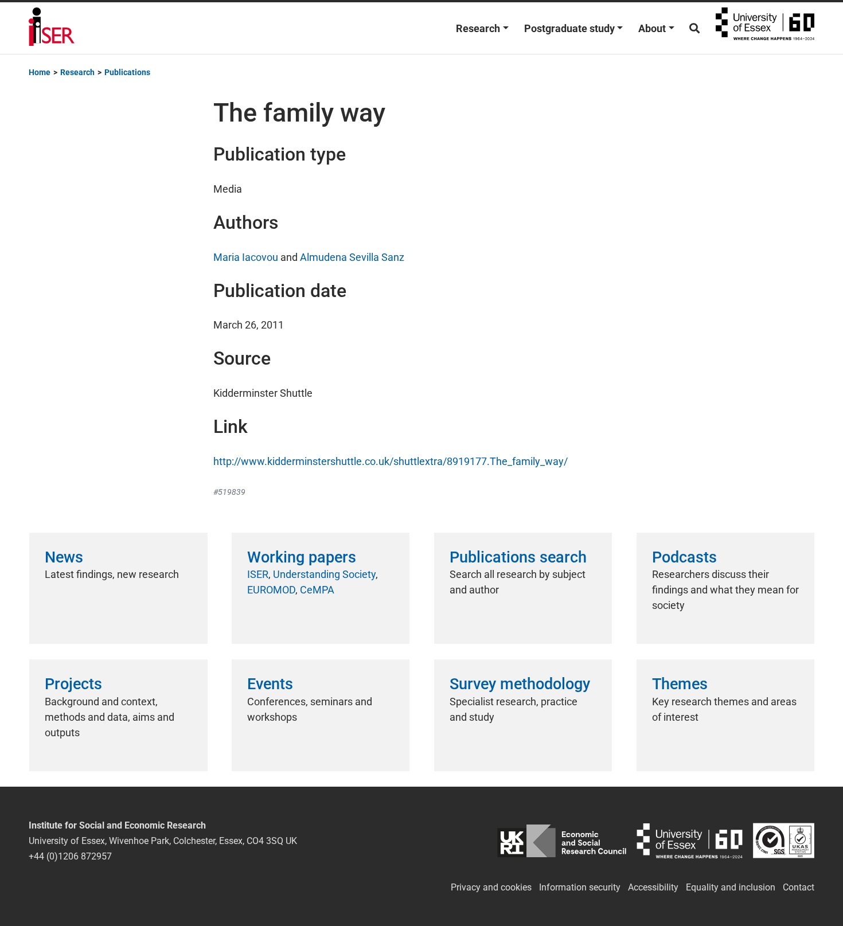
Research (478, 28)
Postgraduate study (569, 28)
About (652, 28)
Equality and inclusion (730, 887)
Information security (579, 887)
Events (270, 684)
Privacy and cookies (491, 887)
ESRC (561, 840)
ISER (257, 574)
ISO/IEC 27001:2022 (783, 840)
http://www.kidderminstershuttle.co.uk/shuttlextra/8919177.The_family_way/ (390, 461)
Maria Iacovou (245, 257)
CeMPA (317, 590)
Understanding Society (324, 574)
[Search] (694, 28)
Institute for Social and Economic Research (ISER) (52, 28)
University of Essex (765, 28)
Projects (73, 684)
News (64, 557)
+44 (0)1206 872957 (70, 856)
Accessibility (653, 887)
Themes (680, 684)
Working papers (301, 557)
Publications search (518, 557)
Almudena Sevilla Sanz (352, 257)
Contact (798, 887)
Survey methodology (520, 684)
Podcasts (684, 557)
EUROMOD (271, 590)
